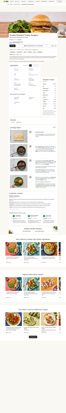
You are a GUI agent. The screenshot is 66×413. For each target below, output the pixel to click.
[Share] (55, 46)
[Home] (8, 4)
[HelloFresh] (6, 1)
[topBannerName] (33, 8)
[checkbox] (9, 39)
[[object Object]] (53, 46)
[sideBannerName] (49, 69)
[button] (30, 65)
